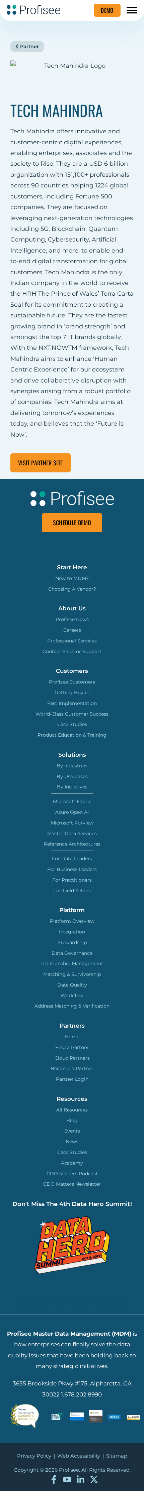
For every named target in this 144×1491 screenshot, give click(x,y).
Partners (72, 1025)
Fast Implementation (72, 703)
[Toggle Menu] (132, 9)
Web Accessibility (78, 1456)
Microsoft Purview (72, 823)
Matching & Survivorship (72, 974)
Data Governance (72, 953)
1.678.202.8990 (81, 1394)
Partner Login (72, 1079)
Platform (72, 910)
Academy (72, 1163)
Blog (72, 1120)
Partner (29, 46)
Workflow (72, 996)
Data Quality (72, 985)
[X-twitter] (94, 1479)
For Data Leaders (72, 859)
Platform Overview (72, 921)
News (72, 1142)
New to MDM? (72, 578)
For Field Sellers (72, 891)
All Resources (72, 1110)
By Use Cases (72, 776)
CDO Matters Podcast (72, 1174)
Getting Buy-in (72, 693)
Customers (72, 670)
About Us (72, 608)
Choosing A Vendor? (72, 589)
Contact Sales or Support (72, 651)
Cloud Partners (72, 1058)
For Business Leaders (72, 869)
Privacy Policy (34, 1456)
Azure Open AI (72, 812)
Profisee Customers (72, 682)
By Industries (72, 766)
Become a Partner (72, 1068)
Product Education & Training (72, 735)
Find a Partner (72, 1047)
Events (72, 1131)
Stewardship (72, 942)
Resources (72, 1098)
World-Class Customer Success (72, 714)
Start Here (72, 567)
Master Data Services (72, 834)
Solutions (72, 754)
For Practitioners (72, 880)
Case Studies (72, 724)
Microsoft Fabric (72, 801)
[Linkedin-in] (80, 1479)
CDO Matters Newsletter (72, 1184)
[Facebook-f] (54, 1479)
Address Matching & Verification (72, 1006)
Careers (72, 630)
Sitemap (116, 1456)
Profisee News (72, 619)
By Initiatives (72, 787)
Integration (72, 932)
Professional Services (72, 641)
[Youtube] (67, 1479)
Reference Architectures (72, 844)
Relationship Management (72, 963)
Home (72, 1037)
